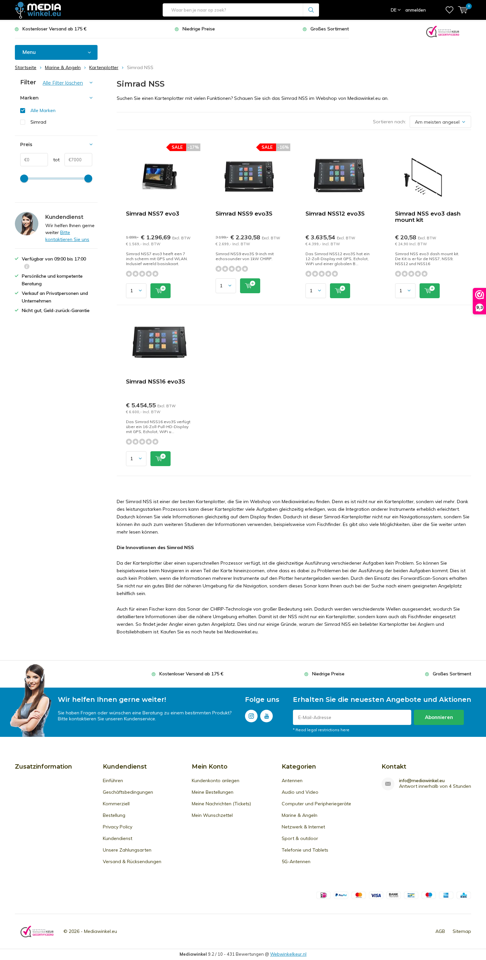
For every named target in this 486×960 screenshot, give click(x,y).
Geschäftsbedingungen (128, 792)
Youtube (266, 716)
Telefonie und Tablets (305, 850)
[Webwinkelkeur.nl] (442, 31)
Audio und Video (300, 792)
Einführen (113, 780)
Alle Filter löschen (63, 83)
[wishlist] (449, 10)
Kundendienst (117, 838)
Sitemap (462, 931)
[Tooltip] (26, 267)
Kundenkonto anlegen (215, 780)
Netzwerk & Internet (303, 827)
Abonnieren (439, 717)
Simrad (38, 122)
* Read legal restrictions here (321, 729)
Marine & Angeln (299, 815)
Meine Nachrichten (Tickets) (221, 804)
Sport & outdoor (300, 838)
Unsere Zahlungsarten (127, 850)
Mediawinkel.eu (100, 931)
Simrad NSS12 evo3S (335, 213)
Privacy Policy (117, 827)
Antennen (292, 780)
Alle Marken (43, 110)
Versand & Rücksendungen (132, 861)
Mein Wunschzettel (212, 815)
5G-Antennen (296, 861)
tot (54, 160)
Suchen (311, 10)
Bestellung (114, 815)
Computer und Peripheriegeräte (316, 804)
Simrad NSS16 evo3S (155, 381)
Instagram (251, 716)
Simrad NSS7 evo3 (152, 213)
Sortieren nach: (389, 122)
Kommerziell (116, 804)
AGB (440, 931)
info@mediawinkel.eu (422, 780)
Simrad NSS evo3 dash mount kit (428, 216)
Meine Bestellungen (212, 792)
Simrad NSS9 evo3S (244, 213)
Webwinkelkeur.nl (288, 954)
